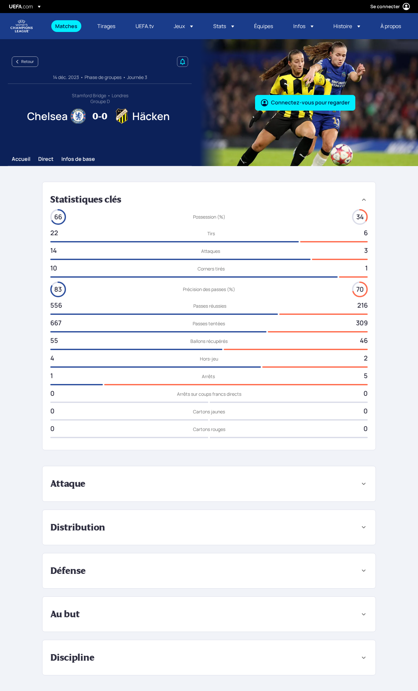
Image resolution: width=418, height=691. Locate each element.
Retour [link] (27, 61)
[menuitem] (68, 26)
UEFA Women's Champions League (21, 26)
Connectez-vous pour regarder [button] (310, 102)
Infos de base (78, 159)
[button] (183, 26)
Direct (46, 159)
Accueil (21, 159)
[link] (66, 26)
